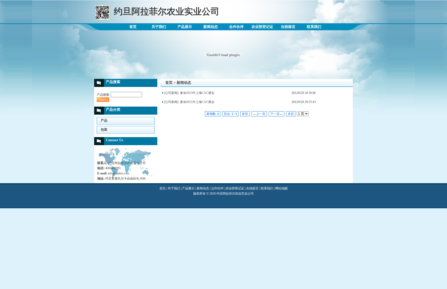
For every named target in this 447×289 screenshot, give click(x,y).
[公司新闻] (171, 93)
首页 (133, 27)
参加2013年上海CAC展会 (196, 93)
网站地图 (281, 188)
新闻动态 (210, 27)
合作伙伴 (236, 27)
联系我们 (314, 27)
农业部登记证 (262, 27)
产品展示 (184, 27)
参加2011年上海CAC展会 (196, 102)
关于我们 (159, 27)
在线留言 (288, 27)
